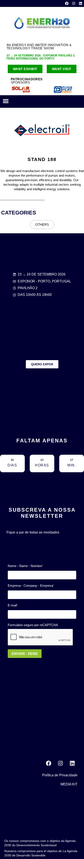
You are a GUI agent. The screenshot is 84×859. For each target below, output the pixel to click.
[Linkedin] (80, 3)
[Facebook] (66, 3)
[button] (6, 101)
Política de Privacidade (60, 775)
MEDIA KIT (69, 784)
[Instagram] (73, 3)
